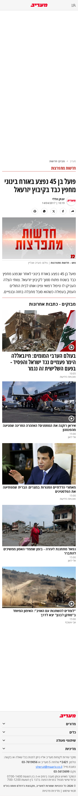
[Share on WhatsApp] (44, 211)
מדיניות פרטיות (51, 791)
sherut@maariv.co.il (49, 767)
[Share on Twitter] (53, 211)
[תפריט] (74, 5)
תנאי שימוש (69, 791)
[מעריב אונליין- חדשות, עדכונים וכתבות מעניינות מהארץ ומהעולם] (39, 5)
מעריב (73, 161)
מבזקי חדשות (57, 161)
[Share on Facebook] (63, 211)
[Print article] (35, 211)
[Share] (72, 211)
